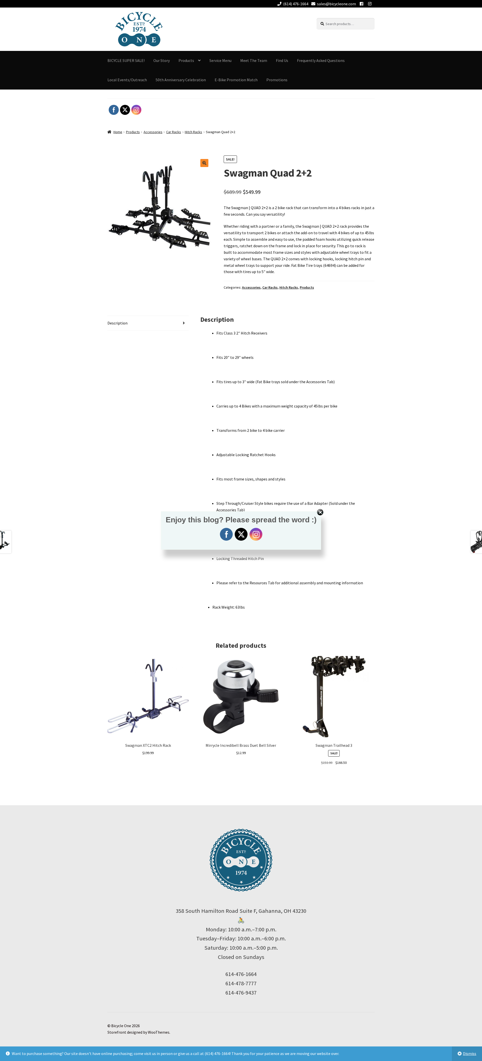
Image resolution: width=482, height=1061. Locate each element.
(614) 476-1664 (295, 3)
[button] (204, 163)
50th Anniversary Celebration (181, 79)
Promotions (276, 79)
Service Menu (220, 60)
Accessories (153, 132)
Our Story (161, 60)
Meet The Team (253, 60)
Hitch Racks (193, 132)
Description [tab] (117, 322)
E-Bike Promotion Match (236, 79)
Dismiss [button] (469, 1053)
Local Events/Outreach (127, 79)
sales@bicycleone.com (336, 3)
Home (117, 132)
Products (133, 132)
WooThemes (158, 1032)
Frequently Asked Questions (321, 60)
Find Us (282, 60)
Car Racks (173, 132)
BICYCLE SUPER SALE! (126, 60)
